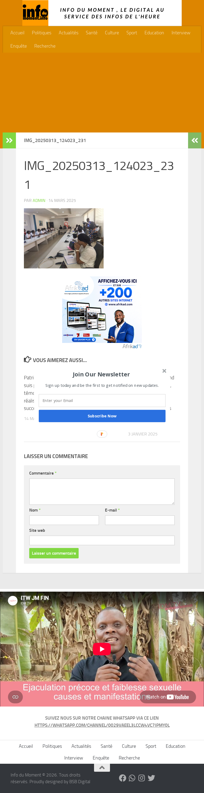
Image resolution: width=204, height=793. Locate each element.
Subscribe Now (102, 415)
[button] (101, 374)
